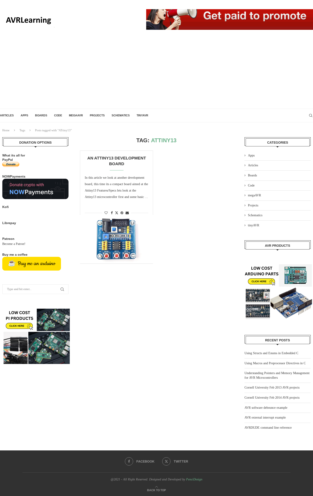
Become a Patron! (13, 244)
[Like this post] (106, 213)
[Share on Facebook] (112, 213)
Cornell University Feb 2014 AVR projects (271, 397)
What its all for (13, 155)
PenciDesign (194, 479)
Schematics (121, 115)
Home (6, 130)
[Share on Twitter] (116, 213)
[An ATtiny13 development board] (116, 239)
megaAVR (76, 115)
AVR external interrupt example (265, 417)
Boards (41, 115)
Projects (97, 115)
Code (58, 115)
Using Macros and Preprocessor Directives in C (275, 363)
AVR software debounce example (265, 407)
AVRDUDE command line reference (268, 427)
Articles (7, 115)
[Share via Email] (127, 213)
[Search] (310, 115)
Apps (24, 115)
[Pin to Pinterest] (122, 213)
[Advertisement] (156, 74)
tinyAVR (142, 115)
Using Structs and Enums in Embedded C (271, 353)
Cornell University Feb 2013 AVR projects (271, 387)
